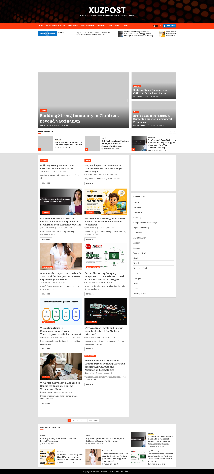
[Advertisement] (107, 53)
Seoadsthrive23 (92, 283)
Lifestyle (137, 278)
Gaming (136, 258)
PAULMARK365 (46, 125)
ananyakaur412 (47, 392)
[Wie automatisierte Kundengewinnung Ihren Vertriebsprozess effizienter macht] (61, 311)
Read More (46, 183)
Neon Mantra (91, 337)
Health (136, 263)
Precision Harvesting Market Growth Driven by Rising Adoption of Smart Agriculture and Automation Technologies (104, 365)
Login (125, 26)
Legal (135, 273)
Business (43, 110)
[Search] (160, 26)
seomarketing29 (141, 125)
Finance (136, 248)
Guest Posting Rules (55, 26)
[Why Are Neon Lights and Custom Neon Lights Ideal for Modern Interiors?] (105, 311)
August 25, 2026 (59, 125)
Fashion (136, 243)
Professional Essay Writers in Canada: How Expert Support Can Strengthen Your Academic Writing (115, 144)
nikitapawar (90, 373)
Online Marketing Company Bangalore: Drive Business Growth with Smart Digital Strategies (104, 276)
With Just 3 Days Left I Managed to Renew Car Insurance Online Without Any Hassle (60, 386)
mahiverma (46, 283)
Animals (136, 202)
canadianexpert (48, 228)
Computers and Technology (145, 222)
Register (171, 26)
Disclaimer (73, 26)
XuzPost (107, 10)
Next (96, 420)
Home (40, 26)
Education (105, 137)
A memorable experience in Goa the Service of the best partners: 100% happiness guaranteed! (61, 276)
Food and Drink (139, 253)
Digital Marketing (93, 267)
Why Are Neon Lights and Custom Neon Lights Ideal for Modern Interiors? (103, 331)
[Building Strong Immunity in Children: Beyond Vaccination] (83, 100)
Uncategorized (90, 356)
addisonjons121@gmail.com (52, 337)
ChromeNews (114, 471)
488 (90, 420)
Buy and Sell (91, 322)
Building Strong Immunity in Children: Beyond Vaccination (79, 118)
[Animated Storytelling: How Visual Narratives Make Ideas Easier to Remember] (139, 143)
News (135, 283)
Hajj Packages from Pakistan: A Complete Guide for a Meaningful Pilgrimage (152, 119)
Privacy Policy (87, 26)
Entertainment (47, 267)
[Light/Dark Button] (155, 26)
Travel (136, 112)
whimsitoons (91, 228)
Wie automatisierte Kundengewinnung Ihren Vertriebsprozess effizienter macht (60, 331)
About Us (101, 26)
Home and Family (140, 268)
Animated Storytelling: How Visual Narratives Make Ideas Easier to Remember (162, 143)
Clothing (137, 217)
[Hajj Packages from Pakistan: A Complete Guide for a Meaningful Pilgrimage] (45, 143)
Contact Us (114, 26)
